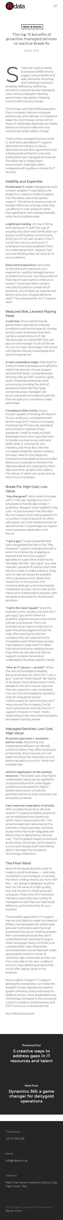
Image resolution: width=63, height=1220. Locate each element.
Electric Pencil (14, 1210)
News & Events (32, 26)
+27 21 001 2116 (15, 1138)
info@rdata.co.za (16, 1160)
